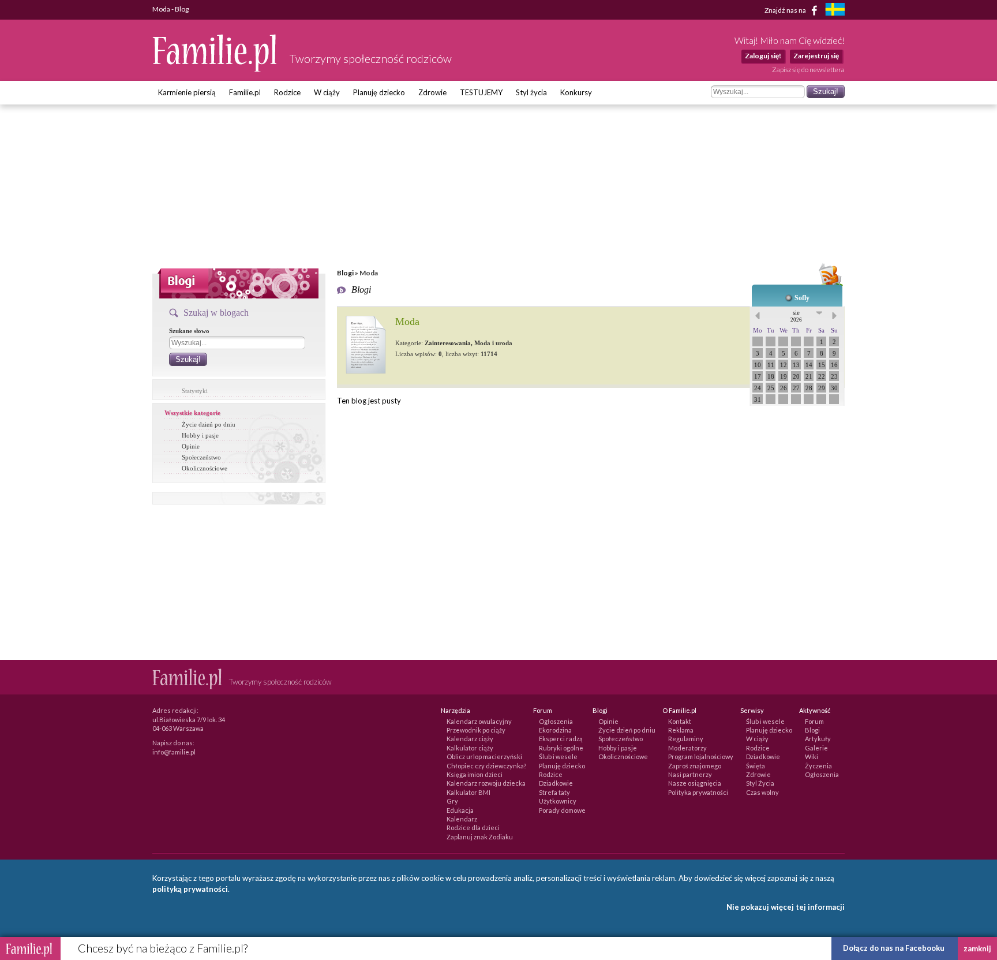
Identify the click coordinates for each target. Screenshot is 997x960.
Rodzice (287, 92)
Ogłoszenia (556, 721)
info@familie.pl (174, 752)
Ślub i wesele (558, 756)
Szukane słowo (189, 330)
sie (796, 316)
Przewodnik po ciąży (476, 730)
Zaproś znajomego (694, 766)
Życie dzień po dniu (208, 424)
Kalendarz (462, 819)
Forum (814, 721)
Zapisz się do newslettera (808, 69)
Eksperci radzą (561, 738)
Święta (755, 766)
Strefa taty (554, 792)
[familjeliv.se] (835, 10)
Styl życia (531, 92)
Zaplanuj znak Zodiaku (480, 837)
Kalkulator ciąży (470, 748)
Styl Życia (760, 783)
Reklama (681, 730)
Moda (407, 321)
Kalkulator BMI (468, 792)
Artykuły (818, 738)
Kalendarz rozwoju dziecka (486, 783)
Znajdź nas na (785, 9)
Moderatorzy (687, 748)
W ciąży (327, 92)
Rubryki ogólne (561, 748)
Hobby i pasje (200, 435)
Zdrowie (432, 92)
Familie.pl (245, 92)
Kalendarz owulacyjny (479, 721)
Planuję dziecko (379, 92)
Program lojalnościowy (700, 756)
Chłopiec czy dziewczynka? (486, 766)
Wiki (811, 756)
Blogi (345, 272)
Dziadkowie (556, 783)
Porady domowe (562, 810)
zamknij (977, 948)
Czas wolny (762, 792)
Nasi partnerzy (690, 774)
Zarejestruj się (816, 55)
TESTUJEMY (481, 92)
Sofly (801, 298)
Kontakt (679, 721)
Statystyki (195, 390)
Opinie (191, 446)
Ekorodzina (555, 730)
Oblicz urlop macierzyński (484, 756)
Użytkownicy (557, 801)
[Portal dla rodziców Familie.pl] (215, 68)
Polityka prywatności (698, 792)
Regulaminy (685, 738)
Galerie (816, 748)
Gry (452, 801)
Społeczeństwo (201, 457)
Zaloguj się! (763, 55)
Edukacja (460, 810)
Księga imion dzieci (475, 774)
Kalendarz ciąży (470, 738)
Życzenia (818, 766)
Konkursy (576, 92)
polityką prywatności (190, 889)
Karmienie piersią (187, 92)
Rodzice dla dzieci (473, 827)
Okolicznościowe (204, 468)
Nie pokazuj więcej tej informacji (785, 907)
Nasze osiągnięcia (694, 783)
